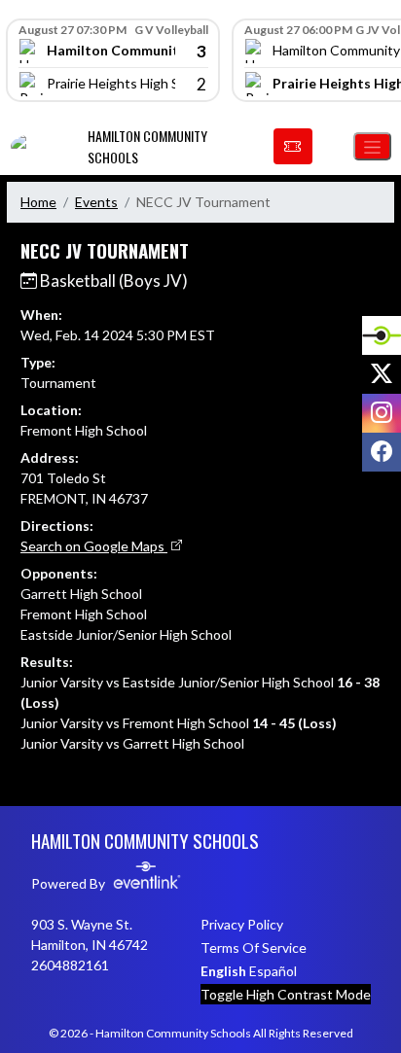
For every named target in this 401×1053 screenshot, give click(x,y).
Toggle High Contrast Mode (285, 994)
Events (96, 201)
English (223, 971)
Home (38, 201)
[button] (292, 146)
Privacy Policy (241, 924)
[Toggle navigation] (372, 146)
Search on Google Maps (93, 546)
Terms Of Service (253, 947)
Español (273, 971)
